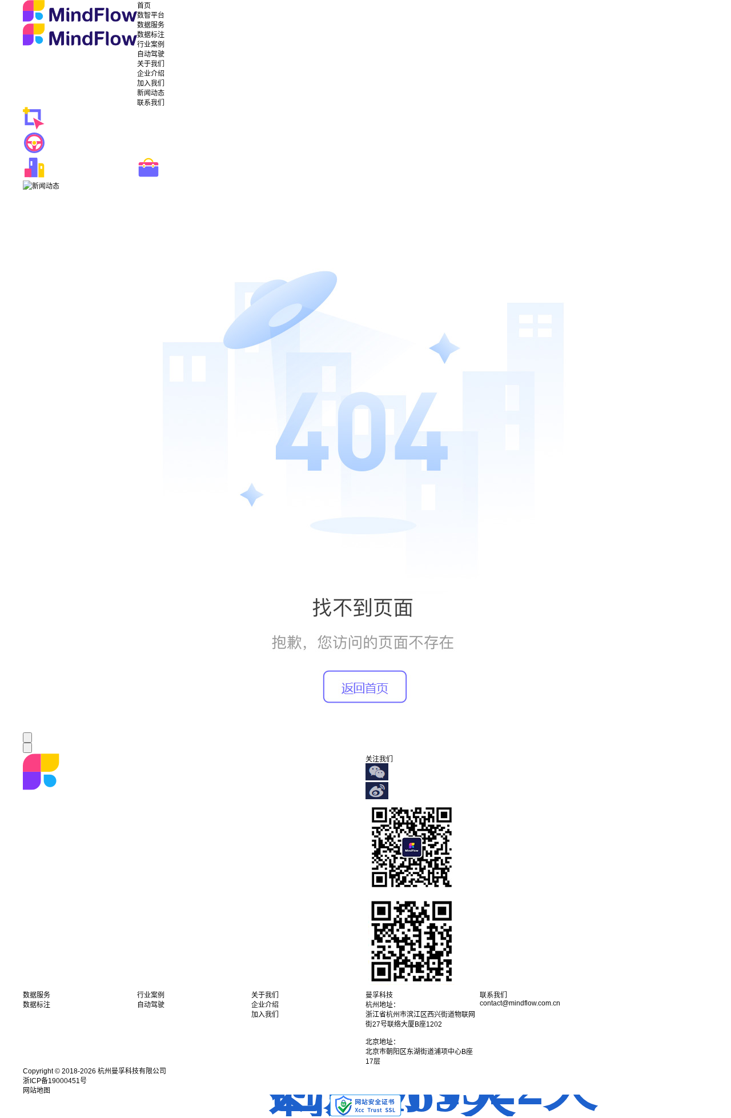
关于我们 (150, 64)
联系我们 (150, 103)
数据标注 (150, 35)
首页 (144, 6)
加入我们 (150, 83)
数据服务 (150, 25)
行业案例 (150, 45)
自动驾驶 (150, 54)
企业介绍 (150, 74)
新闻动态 (150, 93)
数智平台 (150, 15)
